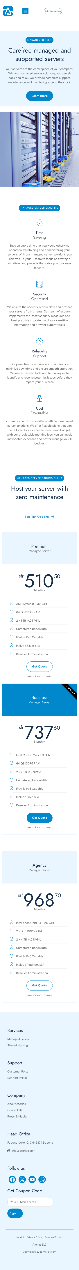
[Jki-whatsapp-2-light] (42, 1179)
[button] (25, 11)
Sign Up (15, 1213)
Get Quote (39, 666)
